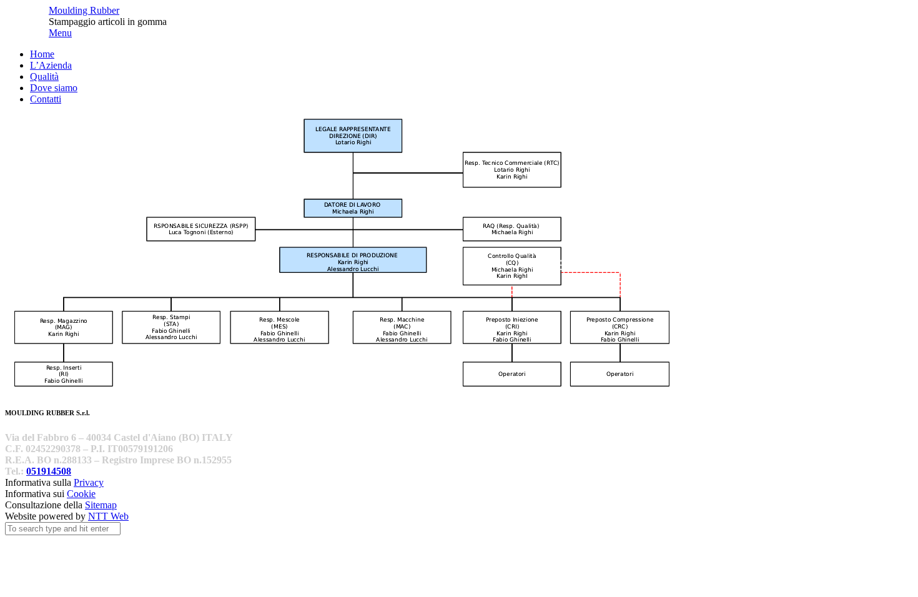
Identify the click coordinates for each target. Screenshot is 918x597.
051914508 (48, 471)
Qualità (44, 76)
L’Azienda (51, 65)
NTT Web (108, 516)
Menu (60, 32)
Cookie (81, 493)
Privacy (89, 482)
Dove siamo (53, 87)
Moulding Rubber (84, 10)
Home (42, 54)
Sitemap (101, 505)
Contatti (45, 99)
